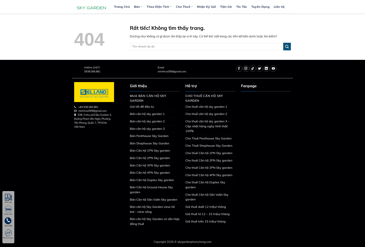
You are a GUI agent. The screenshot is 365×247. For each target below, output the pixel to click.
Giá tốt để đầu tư (142, 106)
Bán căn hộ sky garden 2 (147, 121)
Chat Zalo (8, 214)
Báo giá (8, 202)
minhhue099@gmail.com (172, 71)
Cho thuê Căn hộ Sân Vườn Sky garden (207, 197)
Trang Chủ (122, 7)
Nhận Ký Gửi (206, 7)
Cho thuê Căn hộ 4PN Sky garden (208, 175)
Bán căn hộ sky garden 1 (147, 114)
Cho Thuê (183, 7)
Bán (137, 7)
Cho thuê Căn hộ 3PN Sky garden (208, 167)
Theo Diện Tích (158, 7)
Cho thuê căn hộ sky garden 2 (206, 114)
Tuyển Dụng (260, 7)
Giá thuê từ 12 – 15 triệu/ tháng (207, 214)
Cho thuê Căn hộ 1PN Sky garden (208, 153)
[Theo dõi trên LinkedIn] (266, 69)
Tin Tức (241, 7)
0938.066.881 (92, 71)
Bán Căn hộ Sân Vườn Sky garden (153, 199)
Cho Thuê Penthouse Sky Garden (208, 138)
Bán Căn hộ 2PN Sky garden (150, 158)
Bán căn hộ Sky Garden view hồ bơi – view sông (152, 209)
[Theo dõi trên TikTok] (253, 69)
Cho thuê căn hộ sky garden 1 (206, 106)
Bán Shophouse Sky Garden (149, 143)
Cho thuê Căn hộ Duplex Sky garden (205, 184)
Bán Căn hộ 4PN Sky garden (150, 172)
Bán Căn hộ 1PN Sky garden (150, 150)
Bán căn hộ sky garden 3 (147, 129)
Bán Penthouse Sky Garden (149, 136)
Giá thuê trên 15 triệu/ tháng (205, 221)
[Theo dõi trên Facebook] (239, 69)
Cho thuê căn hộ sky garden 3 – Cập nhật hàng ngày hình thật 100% (207, 126)
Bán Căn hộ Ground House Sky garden (151, 189)
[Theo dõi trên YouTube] (273, 69)
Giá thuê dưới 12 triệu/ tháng (205, 207)
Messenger (8, 238)
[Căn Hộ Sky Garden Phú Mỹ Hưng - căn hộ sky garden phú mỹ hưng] (91, 7)
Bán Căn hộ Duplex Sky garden (152, 180)
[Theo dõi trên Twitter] (259, 69)
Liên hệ (279, 7)
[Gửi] (287, 46)
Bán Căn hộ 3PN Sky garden (150, 165)
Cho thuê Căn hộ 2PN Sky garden (208, 160)
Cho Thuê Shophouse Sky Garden (208, 145)
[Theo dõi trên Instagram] (246, 69)
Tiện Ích (226, 7)
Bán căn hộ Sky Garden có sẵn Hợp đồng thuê (154, 221)
